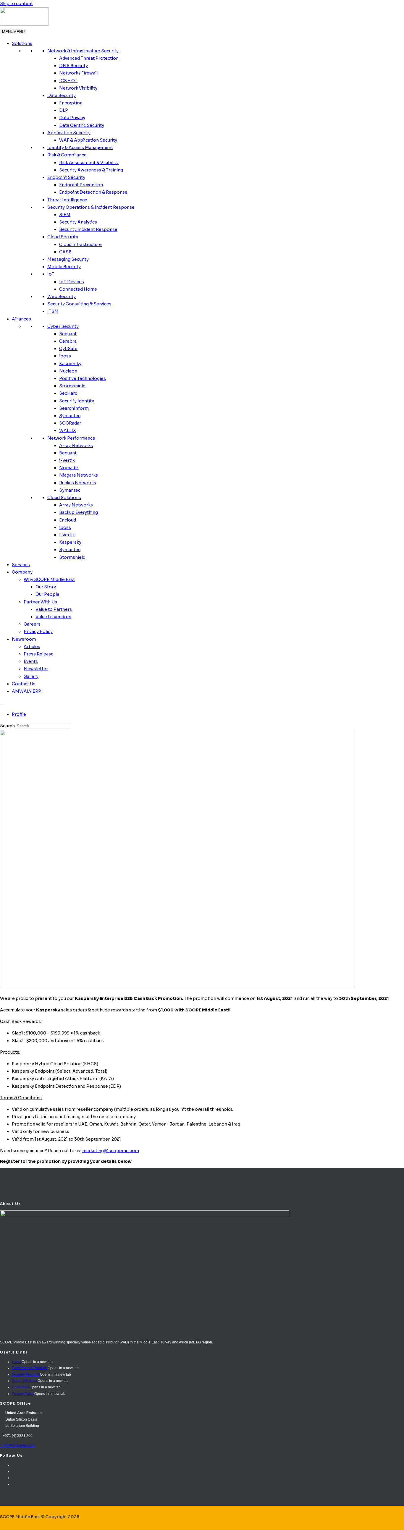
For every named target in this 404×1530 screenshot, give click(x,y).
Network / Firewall (78, 73)
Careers (32, 624)
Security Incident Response (88, 229)
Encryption (71, 103)
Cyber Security (63, 326)
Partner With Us (40, 602)
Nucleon (68, 371)
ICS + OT (68, 80)
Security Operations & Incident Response (91, 207)
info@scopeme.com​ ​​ (17, 1445)
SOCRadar (70, 423)
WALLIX (67, 430)
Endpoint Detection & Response (93, 192)
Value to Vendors (53, 616)
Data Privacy (72, 117)
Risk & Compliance (67, 155)
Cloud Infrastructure (80, 244)
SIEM (64, 214)
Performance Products (30, 1368)
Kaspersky (70, 363)
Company (22, 572)
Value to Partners (53, 609)
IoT (50, 274)
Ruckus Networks (77, 482)
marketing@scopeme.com (110, 1150)
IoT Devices (71, 281)
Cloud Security (62, 236)
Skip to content (16, 3)
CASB (65, 252)
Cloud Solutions (64, 497)
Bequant (68, 333)
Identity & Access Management (80, 147)
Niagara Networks (78, 475)
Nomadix (69, 467)
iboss (65, 356)
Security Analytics (78, 222)
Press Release (39, 654)
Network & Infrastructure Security (83, 51)
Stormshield (72, 385)
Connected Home (78, 289)
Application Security (69, 132)
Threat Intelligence (67, 200)
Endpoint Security (66, 177)
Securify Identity (76, 401)
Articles (32, 646)
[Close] (2, 704)
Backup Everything (78, 512)
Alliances (21, 319)
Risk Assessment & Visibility (89, 162)
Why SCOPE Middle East (49, 579)
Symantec (69, 415)
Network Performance (71, 438)
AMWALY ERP (26, 691)
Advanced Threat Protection (89, 58)
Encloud (67, 520)
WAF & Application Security (88, 140)
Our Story (45, 587)
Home (17, 1362)
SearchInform (74, 408)
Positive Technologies (82, 378)
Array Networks (76, 445)
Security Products (26, 1374)
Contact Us (23, 684)
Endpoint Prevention (81, 184)
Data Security (61, 95)
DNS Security (73, 65)
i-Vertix (67, 460)
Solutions (22, 43)
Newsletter (36, 668)
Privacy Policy (38, 631)
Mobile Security (64, 266)
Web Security (61, 296)
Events (31, 661)
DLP (63, 110)
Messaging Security (68, 259)
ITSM (53, 311)
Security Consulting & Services (79, 304)
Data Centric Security (81, 125)
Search (7, 725)
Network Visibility (78, 88)
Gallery (31, 676)
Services (21, 564)
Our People (47, 594)
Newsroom (24, 639)
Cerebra (68, 341)
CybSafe (68, 348)
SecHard (68, 393)
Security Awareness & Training (91, 170)
